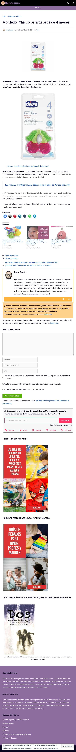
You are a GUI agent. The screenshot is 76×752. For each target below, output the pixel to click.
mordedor (15, 258)
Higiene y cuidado (11, 255)
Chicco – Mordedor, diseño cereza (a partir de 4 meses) (28, 166)
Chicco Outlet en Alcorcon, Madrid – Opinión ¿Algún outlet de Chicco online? (62, 242)
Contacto (5, 727)
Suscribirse (65, 420)
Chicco (7, 258)
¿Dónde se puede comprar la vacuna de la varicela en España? (28, 265)
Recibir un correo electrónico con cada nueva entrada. (24, 390)
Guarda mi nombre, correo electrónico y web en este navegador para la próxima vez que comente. (37, 377)
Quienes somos (8, 723)
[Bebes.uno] (11, 3)
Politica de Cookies (9, 738)
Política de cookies (53, 748)
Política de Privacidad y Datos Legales (16, 734)
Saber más (48, 314)
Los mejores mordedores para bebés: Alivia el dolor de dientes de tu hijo (37, 185)
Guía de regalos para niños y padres (15, 720)
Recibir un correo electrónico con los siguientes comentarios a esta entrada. (32, 384)
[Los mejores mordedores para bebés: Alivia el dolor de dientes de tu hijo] (13, 232)
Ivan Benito (9, 30)
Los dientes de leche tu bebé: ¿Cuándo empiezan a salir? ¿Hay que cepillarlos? (37, 242)
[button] (68, 3)
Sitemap (5, 731)
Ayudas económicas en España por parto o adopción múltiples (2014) (31, 262)
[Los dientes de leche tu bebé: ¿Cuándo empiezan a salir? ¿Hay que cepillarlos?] (38, 232)
